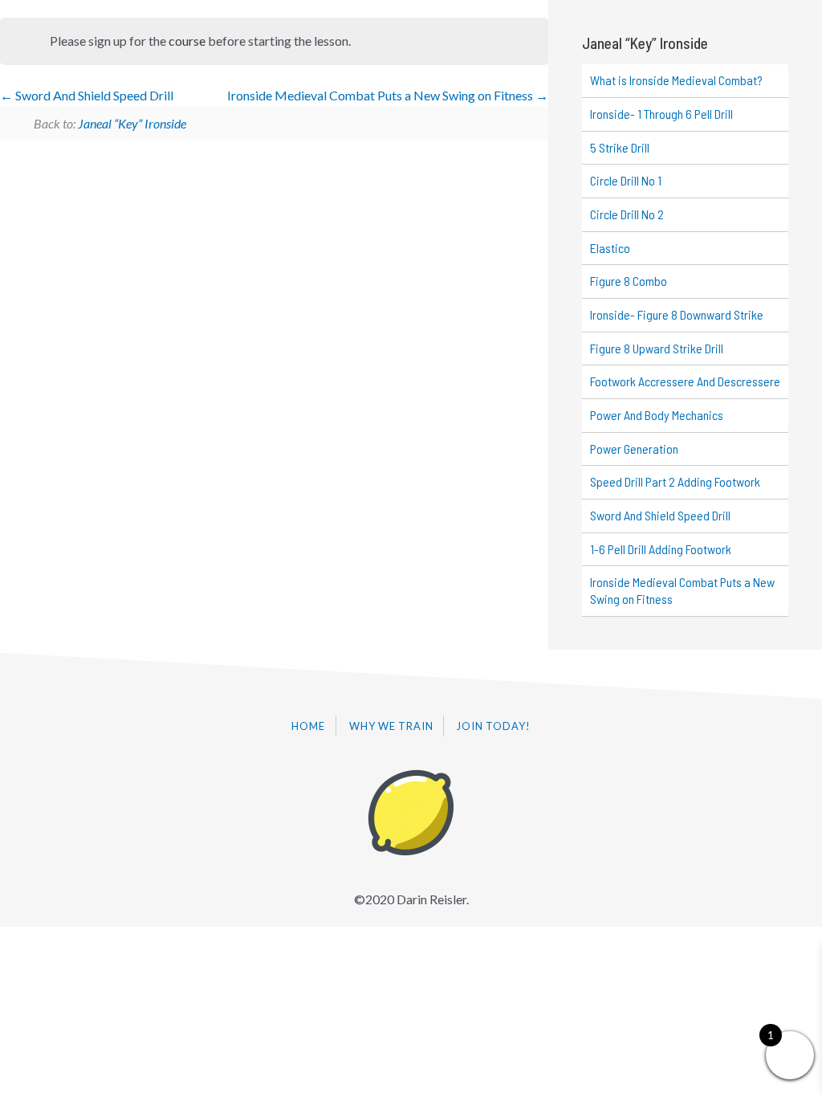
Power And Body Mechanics (656, 414)
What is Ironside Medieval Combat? (676, 80)
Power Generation (634, 448)
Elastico (610, 247)
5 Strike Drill (619, 147)
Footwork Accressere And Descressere (685, 381)
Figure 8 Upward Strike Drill (656, 348)
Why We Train (391, 726)
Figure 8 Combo (628, 280)
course (187, 40)
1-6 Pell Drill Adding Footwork (660, 549)
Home (308, 726)
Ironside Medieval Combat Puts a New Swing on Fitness (381, 95)
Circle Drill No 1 (625, 180)
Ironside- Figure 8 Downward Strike (676, 314)
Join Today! (494, 726)
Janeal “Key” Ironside (132, 123)
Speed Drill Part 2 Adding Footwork (675, 481)
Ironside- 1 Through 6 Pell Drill (661, 113)
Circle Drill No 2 (627, 214)
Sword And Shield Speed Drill (93, 95)
